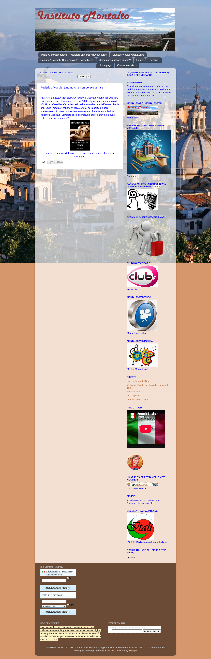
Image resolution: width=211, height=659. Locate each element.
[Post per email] (43, 162)
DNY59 (110, 650)
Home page (105, 65)
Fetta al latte (133, 391)
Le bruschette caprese (138, 399)
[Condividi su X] (55, 162)
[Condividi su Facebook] (58, 162)
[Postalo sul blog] (52, 162)
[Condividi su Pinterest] (61, 162)
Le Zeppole (133, 395)
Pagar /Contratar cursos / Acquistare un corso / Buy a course (74, 54)
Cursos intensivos (127, 65)
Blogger (133, 650)
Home (139, 60)
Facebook (154, 60)
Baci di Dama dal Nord (138, 381)
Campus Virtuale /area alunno (128, 54)
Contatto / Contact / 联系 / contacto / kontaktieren (66, 60)
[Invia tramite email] (49, 162)
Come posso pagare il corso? (115, 60)
